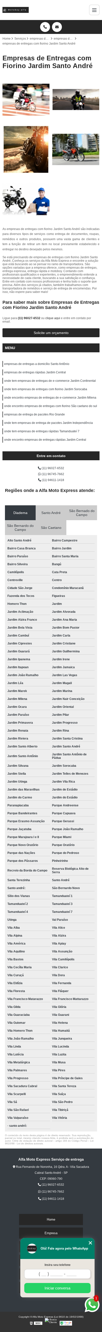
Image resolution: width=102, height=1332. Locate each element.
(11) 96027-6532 (29, 318)
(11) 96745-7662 (52, 474)
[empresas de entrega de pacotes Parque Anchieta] (26, 99)
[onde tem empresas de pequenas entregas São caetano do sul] (76, 99)
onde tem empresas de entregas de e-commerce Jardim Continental (50, 381)
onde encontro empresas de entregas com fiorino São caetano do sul (50, 406)
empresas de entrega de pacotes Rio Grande (34, 414)
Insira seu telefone (58, 1265)
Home (51, 1219)
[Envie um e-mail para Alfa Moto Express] (57, 27)
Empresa (51, 1233)
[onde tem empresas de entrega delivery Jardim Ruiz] (26, 149)
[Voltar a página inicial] (15, 10)
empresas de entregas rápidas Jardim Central (35, 372)
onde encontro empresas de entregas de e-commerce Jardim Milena (50, 397)
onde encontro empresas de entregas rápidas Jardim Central (45, 439)
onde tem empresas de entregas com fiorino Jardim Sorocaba (45, 389)
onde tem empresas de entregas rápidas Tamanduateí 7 (41, 431)
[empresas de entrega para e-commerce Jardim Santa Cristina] (76, 149)
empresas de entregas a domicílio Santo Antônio (36, 364)
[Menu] (94, 9)
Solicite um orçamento (51, 333)
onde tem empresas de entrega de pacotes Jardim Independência (48, 423)
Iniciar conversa (57, 1288)
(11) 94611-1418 (52, 480)
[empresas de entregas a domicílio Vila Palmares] (26, 199)
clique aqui (52, 318)
